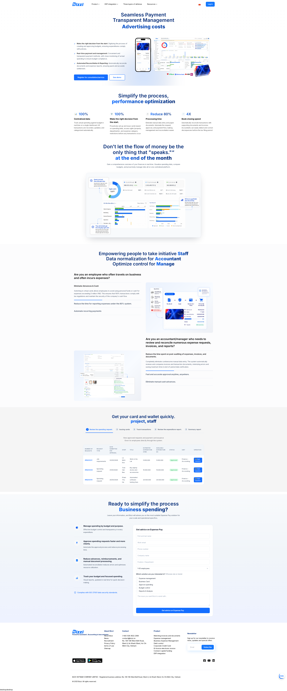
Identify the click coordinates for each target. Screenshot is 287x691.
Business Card (144, 581)
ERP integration (110, 4)
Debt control (158, 643)
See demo (117, 77)
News (106, 638)
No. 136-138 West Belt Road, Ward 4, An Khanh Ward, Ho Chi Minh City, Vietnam (134, 643)
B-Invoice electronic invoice (164, 648)
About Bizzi (108, 636)
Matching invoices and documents (167, 636)
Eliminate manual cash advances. (161, 382)
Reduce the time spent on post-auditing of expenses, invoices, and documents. (176, 355)
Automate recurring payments (87, 311)
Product (95, 4)
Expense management (147, 578)
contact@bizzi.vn (128, 638)
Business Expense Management (166, 641)
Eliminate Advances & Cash (86, 286)
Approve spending (146, 585)
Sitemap (107, 648)
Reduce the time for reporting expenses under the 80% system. (103, 304)
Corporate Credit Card (162, 646)
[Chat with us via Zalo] (281, 676)
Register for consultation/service (91, 77)
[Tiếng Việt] (199, 4)
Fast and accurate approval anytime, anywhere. (167, 374)
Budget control (144, 588)
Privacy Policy (109, 643)
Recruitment (109, 641)
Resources (151, 4)
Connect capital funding (163, 651)
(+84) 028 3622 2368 (130, 636)
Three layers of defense (132, 4)
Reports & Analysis (146, 591)
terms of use (109, 646)
